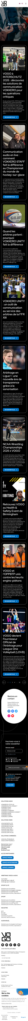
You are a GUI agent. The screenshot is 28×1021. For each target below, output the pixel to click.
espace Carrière (8, 867)
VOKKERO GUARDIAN (7, 810)
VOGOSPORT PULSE (7, 826)
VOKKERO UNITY (6, 809)
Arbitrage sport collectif (7, 880)
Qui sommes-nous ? (6, 844)
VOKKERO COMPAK (7, 816)
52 (19, 682)
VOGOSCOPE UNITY (7, 829)
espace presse (7, 857)
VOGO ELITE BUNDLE (7, 839)
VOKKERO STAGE (6, 815)
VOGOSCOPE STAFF (7, 831)
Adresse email (10, 747)
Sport (9, 760)
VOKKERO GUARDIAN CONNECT (10, 812)
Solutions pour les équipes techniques (11, 924)
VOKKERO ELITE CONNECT (9, 806)
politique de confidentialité (10, 776)
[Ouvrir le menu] (26, 4)
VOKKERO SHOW (6, 813)
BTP (2, 911)
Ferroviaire (4, 914)
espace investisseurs (9, 862)
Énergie (3, 913)
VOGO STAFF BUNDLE (7, 840)
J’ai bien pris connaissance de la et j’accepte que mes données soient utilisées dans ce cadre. (14, 777)
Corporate (15, 761)
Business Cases (5, 850)
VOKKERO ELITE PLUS (7, 804)
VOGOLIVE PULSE (6, 828)
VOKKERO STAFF (6, 807)
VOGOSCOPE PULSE (7, 832)
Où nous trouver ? (6, 845)
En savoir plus (12, 117)
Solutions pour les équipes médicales (11, 890)
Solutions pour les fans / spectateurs (11, 893)
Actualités (4, 848)
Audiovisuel (15, 760)
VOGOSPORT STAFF (7, 825)
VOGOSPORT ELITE (7, 823)
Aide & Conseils (5, 847)
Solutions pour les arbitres (8, 889)
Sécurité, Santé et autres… (8, 917)
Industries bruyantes (6, 916)
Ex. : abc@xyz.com (11, 754)
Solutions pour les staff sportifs (9, 892)
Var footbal (4, 879)
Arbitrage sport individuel (8, 882)
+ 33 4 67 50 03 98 (5, 958)
